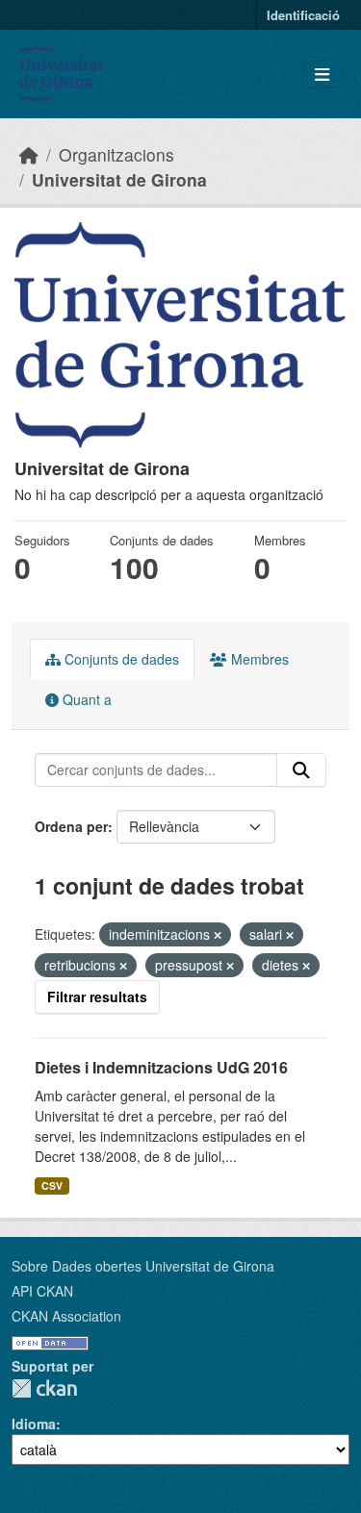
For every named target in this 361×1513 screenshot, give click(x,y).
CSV (52, 1185)
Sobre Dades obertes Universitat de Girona (143, 1265)
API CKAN (42, 1290)
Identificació (303, 15)
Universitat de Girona (119, 179)
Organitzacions (116, 154)
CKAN (44, 1388)
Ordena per (71, 826)
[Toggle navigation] (322, 74)
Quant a (85, 699)
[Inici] (29, 154)
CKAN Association (66, 1315)
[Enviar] (301, 770)
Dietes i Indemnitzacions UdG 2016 (161, 1067)
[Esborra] (217, 935)
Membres (258, 658)
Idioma (34, 1423)
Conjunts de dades (120, 658)
